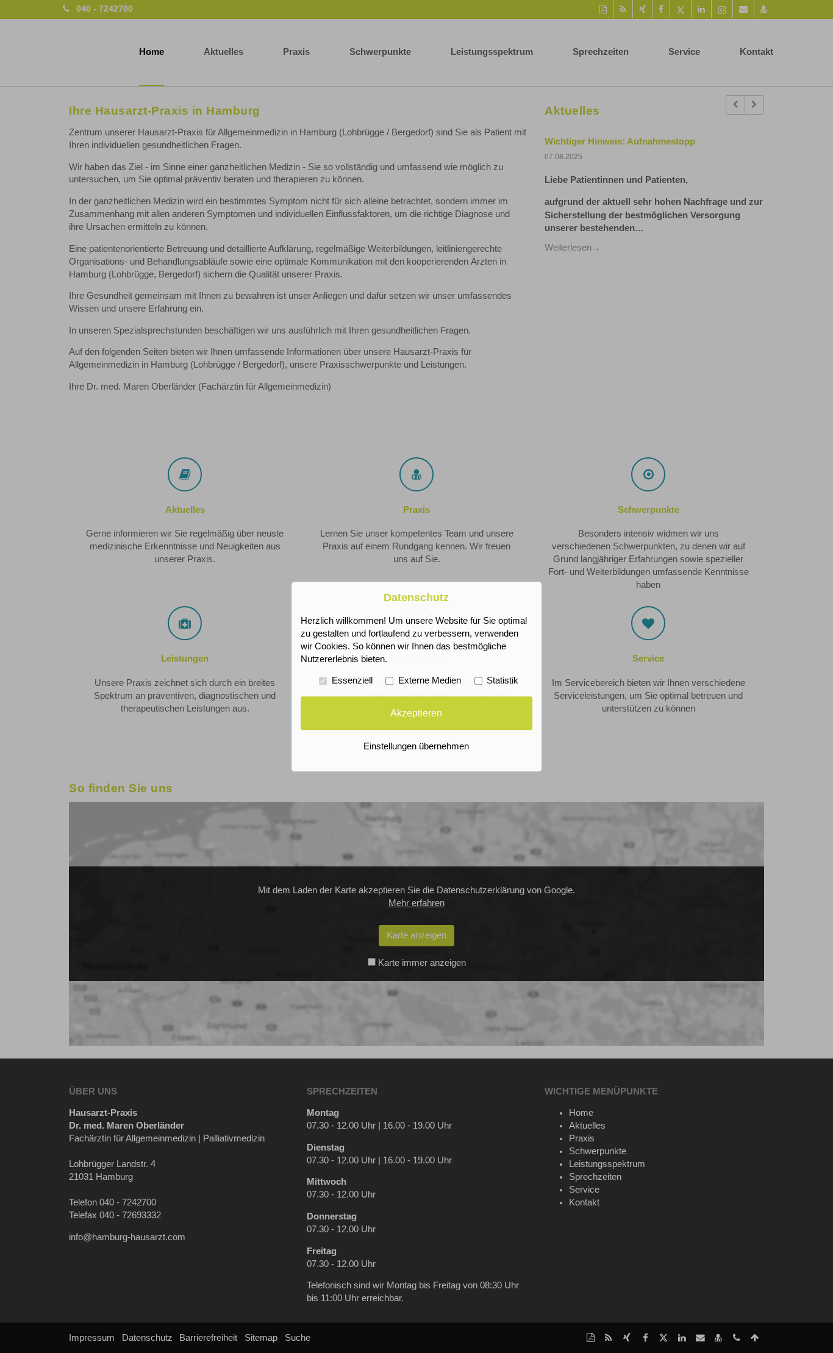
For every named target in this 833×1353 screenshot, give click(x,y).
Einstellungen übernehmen (416, 746)
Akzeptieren (416, 712)
